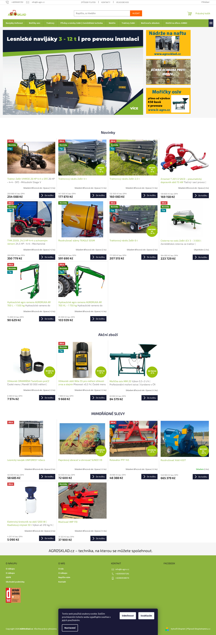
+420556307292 (122, 573)
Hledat (136, 13)
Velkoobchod (122, 2)
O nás (61, 569)
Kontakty (105, 2)
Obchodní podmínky (15, 582)
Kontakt (62, 582)
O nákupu (10, 569)
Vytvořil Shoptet (178, 628)
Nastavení (69, 628)
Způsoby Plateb (88, 2)
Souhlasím (146, 615)
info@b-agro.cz (122, 569)
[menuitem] (14, 23)
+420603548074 (122, 578)
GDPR (8, 577)
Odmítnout (128, 615)
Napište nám (64, 577)
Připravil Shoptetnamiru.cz (198, 628)
